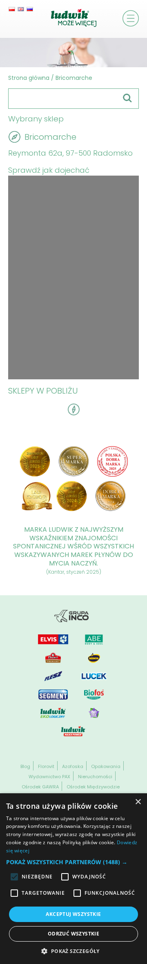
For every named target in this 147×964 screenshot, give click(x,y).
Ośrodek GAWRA (40, 787)
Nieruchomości (95, 776)
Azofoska (72, 766)
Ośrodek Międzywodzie (93, 787)
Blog (25, 766)
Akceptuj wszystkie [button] (73, 914)
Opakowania (105, 766)
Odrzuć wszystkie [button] (73, 933)
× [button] (138, 802)
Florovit (46, 766)
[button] (73, 862)
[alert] (73, 878)
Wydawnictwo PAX (49, 776)
